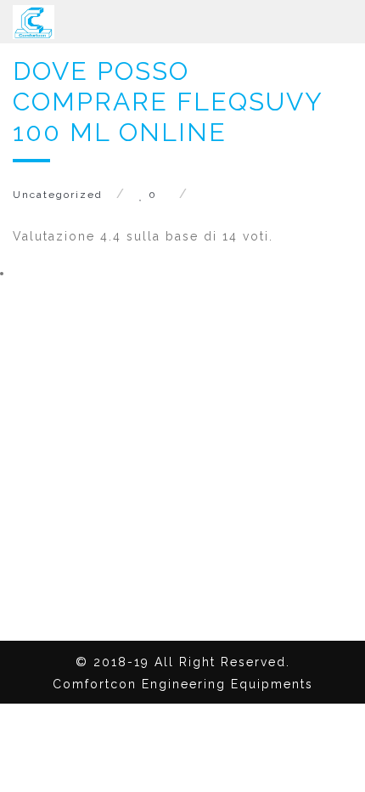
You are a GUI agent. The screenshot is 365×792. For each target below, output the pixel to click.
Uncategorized (58, 195)
